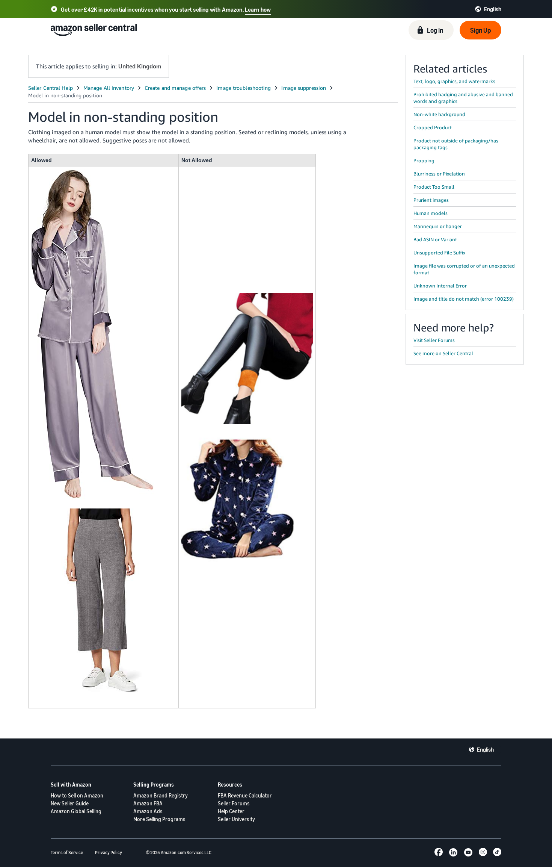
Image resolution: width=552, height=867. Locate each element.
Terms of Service (67, 852)
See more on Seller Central (443, 353)
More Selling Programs (159, 819)
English (485, 749)
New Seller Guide (70, 803)
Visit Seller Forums (434, 340)
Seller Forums (234, 803)
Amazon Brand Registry (160, 795)
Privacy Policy (108, 852)
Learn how (258, 9)
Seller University (236, 819)
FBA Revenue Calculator (245, 795)
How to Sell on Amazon (77, 795)
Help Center (231, 811)
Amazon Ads (148, 811)
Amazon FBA (148, 803)
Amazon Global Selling (76, 811)
